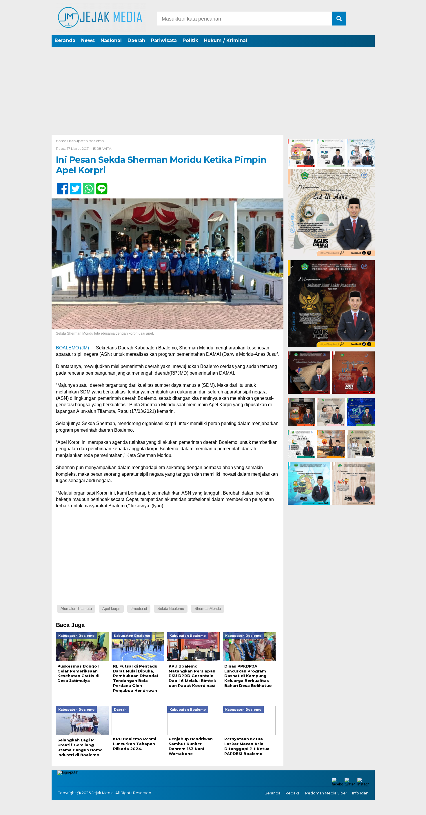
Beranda (64, 40)
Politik (190, 40)
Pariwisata (164, 40)
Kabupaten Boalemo (86, 140)
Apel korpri (111, 608)
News (88, 40)
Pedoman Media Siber (326, 793)
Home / (62, 140)
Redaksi (292, 793)
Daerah (136, 40)
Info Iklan (360, 793)
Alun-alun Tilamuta (76, 608)
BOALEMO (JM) (72, 347)
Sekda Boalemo (170, 608)
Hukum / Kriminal (225, 40)
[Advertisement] (213, 91)
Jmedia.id (139, 608)
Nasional (111, 40)
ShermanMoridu (207, 608)
